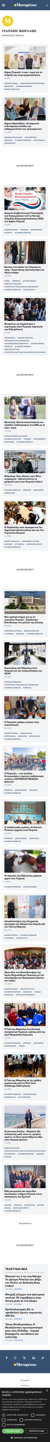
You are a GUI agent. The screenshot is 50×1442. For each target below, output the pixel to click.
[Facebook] (6, 1357)
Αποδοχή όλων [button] (13, 1431)
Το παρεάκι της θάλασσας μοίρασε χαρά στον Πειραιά (23, 877)
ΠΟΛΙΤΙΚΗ (18, 1340)
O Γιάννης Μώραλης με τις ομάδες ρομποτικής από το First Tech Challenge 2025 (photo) (22, 1083)
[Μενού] (3, 5)
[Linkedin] (33, 1357)
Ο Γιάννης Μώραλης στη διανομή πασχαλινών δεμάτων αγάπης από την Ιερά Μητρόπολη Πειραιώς (24, 1032)
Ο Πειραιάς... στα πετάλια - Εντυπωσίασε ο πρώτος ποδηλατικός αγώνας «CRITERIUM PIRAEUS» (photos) (24, 777)
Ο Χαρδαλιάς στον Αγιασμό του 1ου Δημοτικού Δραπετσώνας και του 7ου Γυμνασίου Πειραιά (24, 530)
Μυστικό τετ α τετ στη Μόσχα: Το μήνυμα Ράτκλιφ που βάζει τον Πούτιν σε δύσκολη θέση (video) (23, 1281)
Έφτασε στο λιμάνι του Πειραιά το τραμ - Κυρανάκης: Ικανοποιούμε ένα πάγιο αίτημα (24, 270)
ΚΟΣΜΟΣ (18, 1289)
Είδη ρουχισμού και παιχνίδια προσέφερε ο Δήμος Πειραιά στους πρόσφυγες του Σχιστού (23, 1194)
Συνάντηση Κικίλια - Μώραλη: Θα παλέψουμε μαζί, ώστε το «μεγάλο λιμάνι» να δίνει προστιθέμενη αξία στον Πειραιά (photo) (23, 1135)
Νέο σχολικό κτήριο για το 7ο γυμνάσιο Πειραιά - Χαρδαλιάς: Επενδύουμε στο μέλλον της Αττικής (23, 620)
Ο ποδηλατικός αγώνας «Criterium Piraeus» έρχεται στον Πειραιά (23, 828)
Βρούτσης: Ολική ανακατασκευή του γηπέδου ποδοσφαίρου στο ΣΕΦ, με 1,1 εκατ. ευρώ (24, 425)
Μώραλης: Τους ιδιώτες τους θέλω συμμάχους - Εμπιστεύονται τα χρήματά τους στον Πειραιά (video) (23, 479)
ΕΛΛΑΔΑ (17, 1304)
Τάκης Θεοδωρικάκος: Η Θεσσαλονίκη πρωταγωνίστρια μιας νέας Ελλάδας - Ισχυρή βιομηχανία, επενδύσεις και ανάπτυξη (24, 1331)
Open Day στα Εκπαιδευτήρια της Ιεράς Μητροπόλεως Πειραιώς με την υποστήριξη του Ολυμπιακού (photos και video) (24, 976)
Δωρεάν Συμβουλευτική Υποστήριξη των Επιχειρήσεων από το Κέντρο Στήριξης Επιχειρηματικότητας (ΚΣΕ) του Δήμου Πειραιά (24, 217)
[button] (25, 1437)
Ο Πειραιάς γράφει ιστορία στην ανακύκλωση (21, 723)
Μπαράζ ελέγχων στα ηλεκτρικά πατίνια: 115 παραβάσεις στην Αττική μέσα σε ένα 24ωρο (24, 1297)
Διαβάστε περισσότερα (11, 1409)
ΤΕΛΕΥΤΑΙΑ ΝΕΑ (16, 1269)
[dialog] (25, 1415)
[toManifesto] (25, 5)
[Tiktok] (43, 1357)
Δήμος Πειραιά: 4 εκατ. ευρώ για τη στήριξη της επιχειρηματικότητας (23, 73)
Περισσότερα (25, 1223)
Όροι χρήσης (25, 1380)
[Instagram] (15, 1357)
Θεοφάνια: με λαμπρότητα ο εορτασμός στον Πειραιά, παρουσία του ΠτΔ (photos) (23, 326)
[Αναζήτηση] (47, 5)
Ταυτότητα (25, 1385)
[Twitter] (24, 1357)
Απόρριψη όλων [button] (36, 1431)
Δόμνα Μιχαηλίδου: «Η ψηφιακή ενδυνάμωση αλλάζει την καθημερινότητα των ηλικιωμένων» (23, 126)
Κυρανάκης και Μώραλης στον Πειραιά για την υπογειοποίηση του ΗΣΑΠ (23, 671)
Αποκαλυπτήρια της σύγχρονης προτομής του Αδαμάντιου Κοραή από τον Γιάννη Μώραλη (24, 924)
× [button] (47, 1391)
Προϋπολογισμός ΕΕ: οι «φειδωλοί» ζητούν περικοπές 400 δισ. (23, 1312)
